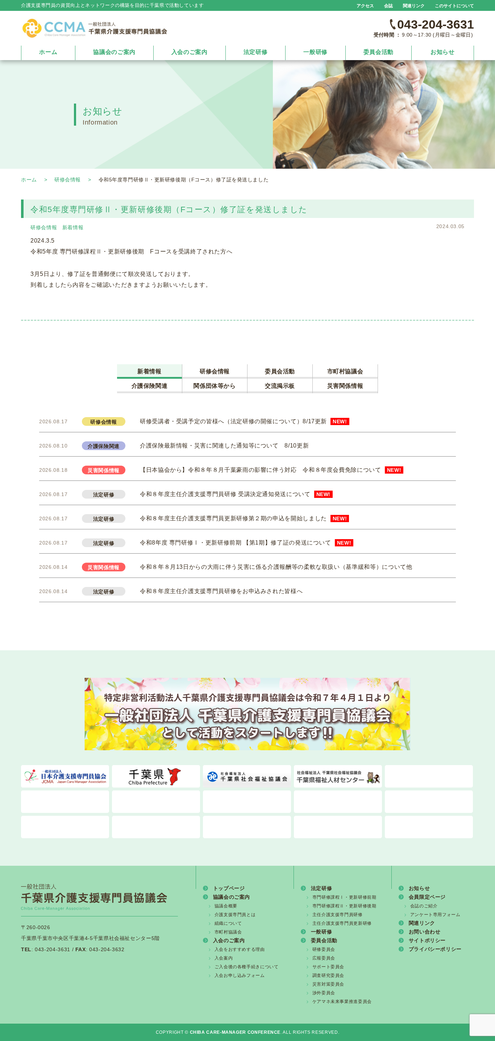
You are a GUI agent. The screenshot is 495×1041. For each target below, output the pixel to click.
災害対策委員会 (328, 984)
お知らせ (442, 52)
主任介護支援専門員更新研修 (342, 923)
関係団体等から (215, 386)
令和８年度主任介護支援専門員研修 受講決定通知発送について (235, 494)
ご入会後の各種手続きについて (247, 966)
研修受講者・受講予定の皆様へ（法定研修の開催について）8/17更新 (243, 421)
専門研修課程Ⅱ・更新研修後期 (344, 905)
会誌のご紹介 (424, 905)
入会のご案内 (189, 52)
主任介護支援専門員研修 (337, 914)
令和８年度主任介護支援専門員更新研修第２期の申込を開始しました (243, 518)
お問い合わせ (425, 931)
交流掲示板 (280, 386)
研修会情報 (67, 179)
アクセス (365, 5)
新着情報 (73, 227)
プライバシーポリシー (435, 949)
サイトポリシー (427, 940)
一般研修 (315, 52)
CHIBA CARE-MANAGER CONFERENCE (235, 1032)
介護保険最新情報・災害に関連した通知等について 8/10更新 (224, 445)
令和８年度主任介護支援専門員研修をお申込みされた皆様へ (221, 591)
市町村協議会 (345, 371)
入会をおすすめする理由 (240, 949)
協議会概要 (226, 905)
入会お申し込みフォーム (240, 975)
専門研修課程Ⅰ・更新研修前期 (344, 897)
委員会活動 (378, 52)
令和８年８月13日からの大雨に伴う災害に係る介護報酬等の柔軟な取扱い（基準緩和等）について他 (276, 567)
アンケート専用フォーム (435, 914)
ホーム (48, 52)
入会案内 (224, 958)
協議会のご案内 (114, 52)
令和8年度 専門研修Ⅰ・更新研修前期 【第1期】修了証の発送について (245, 543)
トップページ (229, 888)
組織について (228, 923)
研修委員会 (323, 949)
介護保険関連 (150, 386)
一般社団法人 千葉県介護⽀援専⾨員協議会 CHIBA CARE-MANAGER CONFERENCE (94, 27)
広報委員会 (323, 958)
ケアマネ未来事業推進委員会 (342, 1001)
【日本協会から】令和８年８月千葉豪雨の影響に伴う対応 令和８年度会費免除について (270, 470)
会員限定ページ (427, 896)
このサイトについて (454, 5)
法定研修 (256, 52)
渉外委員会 (323, 992)
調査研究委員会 (328, 975)
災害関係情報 (345, 386)
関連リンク (414, 5)
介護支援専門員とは (235, 914)
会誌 (388, 5)
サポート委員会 (328, 966)
